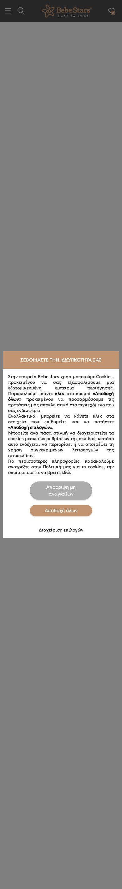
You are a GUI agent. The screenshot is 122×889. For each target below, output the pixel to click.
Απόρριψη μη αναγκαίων (61, 490)
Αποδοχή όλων (61, 510)
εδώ (66, 472)
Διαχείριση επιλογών (61, 530)
